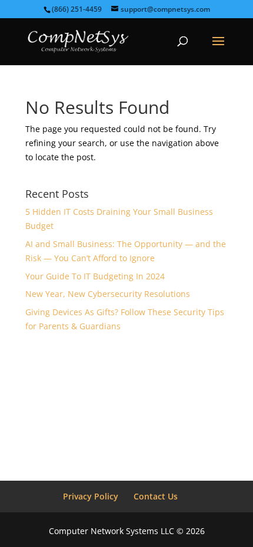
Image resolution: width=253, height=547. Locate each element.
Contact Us (156, 496)
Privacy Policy (90, 496)
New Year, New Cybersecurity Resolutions (107, 293)
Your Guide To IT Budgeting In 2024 (95, 276)
